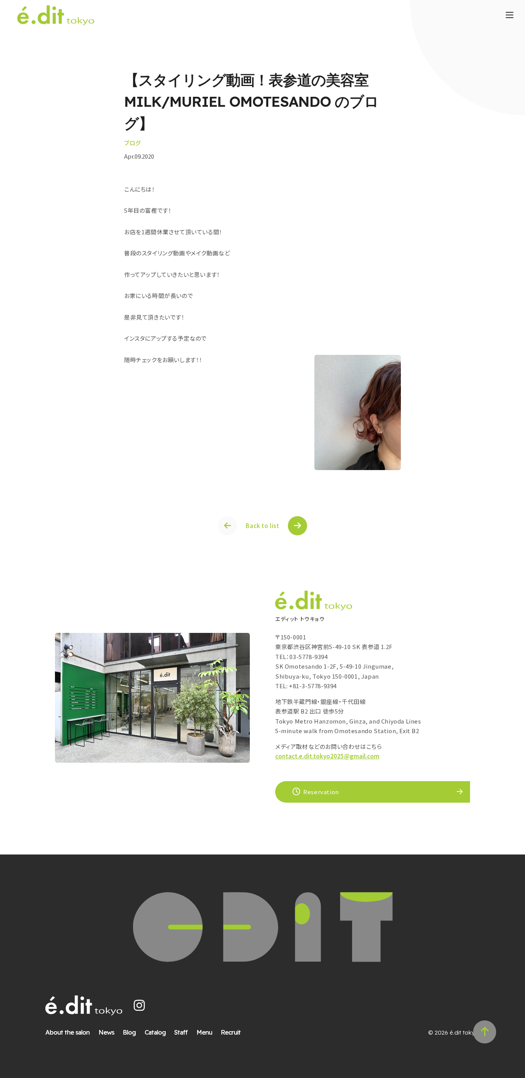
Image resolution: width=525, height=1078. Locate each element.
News (106, 1032)
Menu (204, 1032)
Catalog (155, 1032)
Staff (181, 1032)
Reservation (321, 792)
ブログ (132, 143)
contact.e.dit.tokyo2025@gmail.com (327, 756)
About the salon (67, 1032)
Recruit (231, 1032)
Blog (129, 1032)
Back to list (262, 526)
